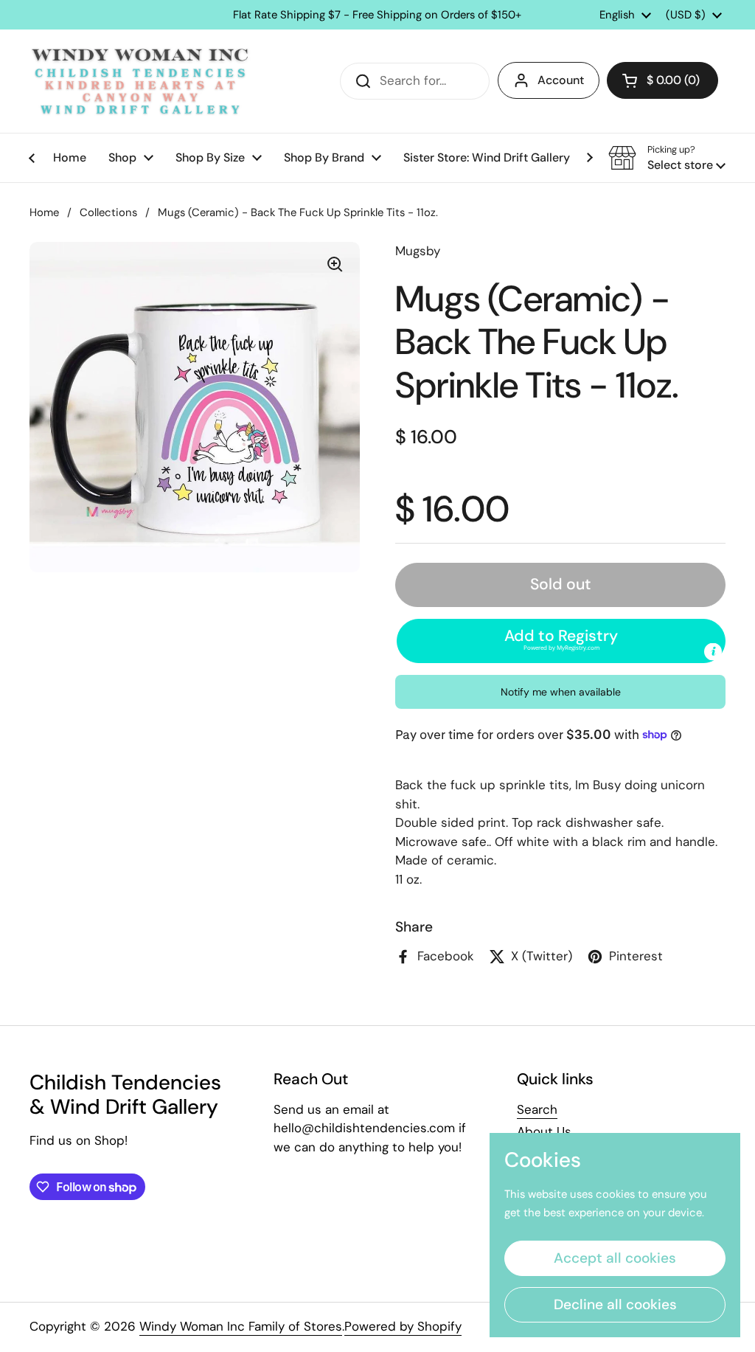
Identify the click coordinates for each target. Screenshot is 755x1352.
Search (537, 1109)
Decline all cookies (615, 1304)
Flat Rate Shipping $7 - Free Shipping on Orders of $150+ (377, 15)
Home (44, 212)
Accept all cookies (615, 1258)
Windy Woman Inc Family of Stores (240, 1326)
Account (560, 80)
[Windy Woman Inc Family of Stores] (140, 81)
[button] (662, 80)
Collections (108, 212)
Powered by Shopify (403, 1326)
